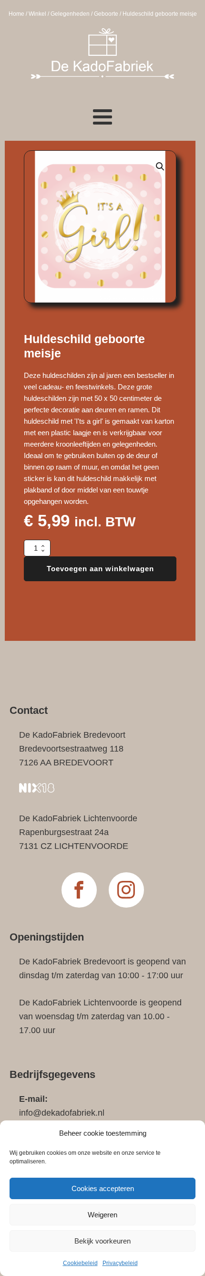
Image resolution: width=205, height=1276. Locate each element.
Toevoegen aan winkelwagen (100, 569)
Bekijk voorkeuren (102, 1241)
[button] (160, 166)
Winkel (37, 13)
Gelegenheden (70, 13)
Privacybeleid (120, 1263)
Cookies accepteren (103, 1188)
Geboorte (106, 13)
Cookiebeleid (80, 1263)
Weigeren (102, 1215)
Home (16, 13)
